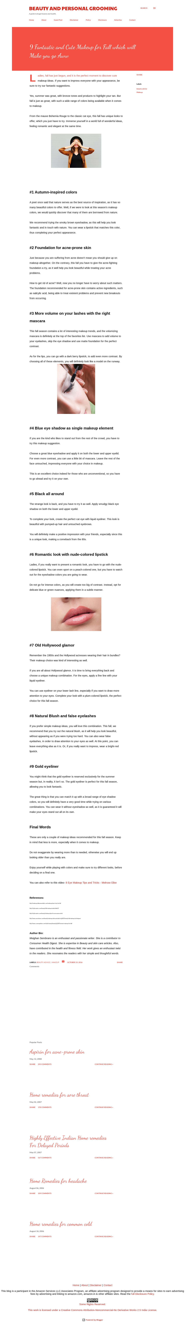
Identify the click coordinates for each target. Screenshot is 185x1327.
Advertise (118, 20)
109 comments (44, 1193)
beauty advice (142, 89)
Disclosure (102, 20)
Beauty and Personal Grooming (73, 8)
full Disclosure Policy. (143, 1294)
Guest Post (58, 20)
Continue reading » (104, 1064)
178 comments (44, 1107)
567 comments (44, 1158)
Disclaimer (74, 20)
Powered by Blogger (94, 1320)
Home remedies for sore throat (59, 1094)
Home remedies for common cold (61, 1224)
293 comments (44, 1064)
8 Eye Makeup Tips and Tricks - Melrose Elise (91, 882)
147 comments (44, 1236)
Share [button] (139, 75)
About (43, 20)
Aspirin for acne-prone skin (57, 1051)
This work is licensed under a (67, 1307)
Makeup (140, 92)
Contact (132, 20)
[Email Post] (63, 962)
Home (31, 20)
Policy (88, 20)
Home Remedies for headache (58, 1180)
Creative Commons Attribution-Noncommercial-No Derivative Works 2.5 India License (108, 1310)
